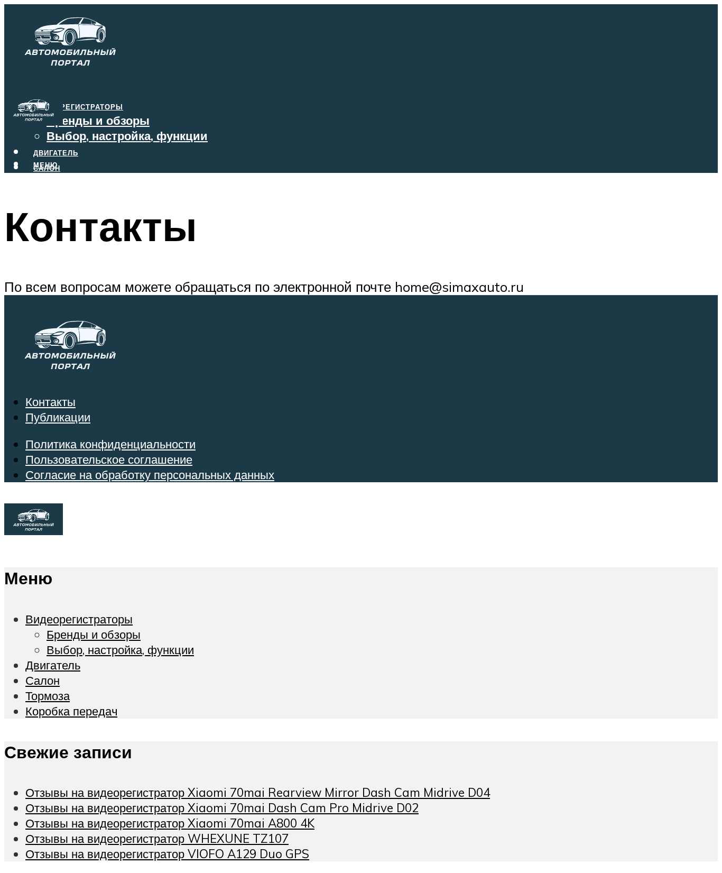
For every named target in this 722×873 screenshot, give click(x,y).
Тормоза (52, 183)
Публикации (57, 417)
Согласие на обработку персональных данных (149, 474)
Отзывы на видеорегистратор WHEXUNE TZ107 (157, 838)
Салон (42, 680)
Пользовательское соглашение (108, 459)
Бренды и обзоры (98, 120)
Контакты (50, 401)
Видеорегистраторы (78, 107)
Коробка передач (71, 199)
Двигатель (52, 665)
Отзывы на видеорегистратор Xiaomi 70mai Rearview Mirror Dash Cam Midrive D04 (257, 792)
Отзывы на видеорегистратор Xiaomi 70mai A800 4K (169, 823)
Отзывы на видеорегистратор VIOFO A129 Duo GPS (167, 853)
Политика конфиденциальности (110, 444)
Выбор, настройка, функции (127, 135)
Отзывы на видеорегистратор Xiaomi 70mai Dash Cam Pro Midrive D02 (222, 807)
